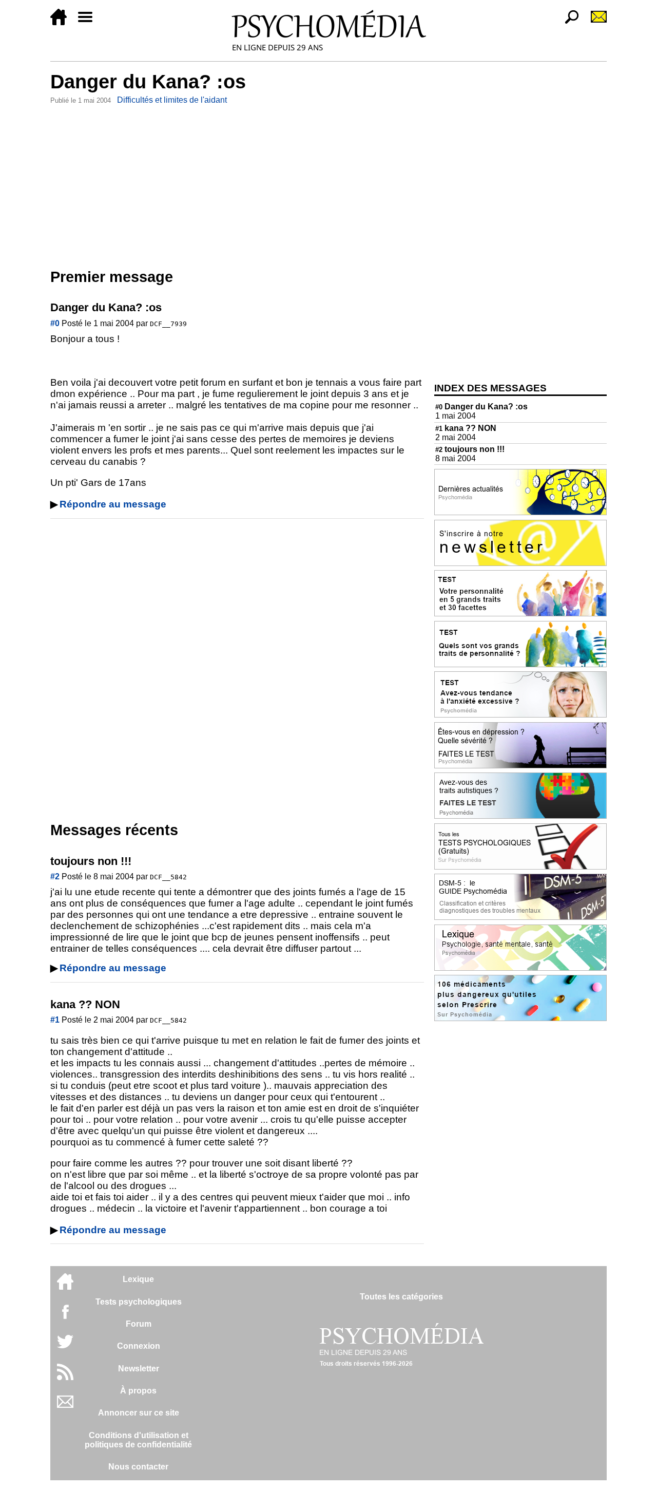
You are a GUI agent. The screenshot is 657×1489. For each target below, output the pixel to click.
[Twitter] (65, 1347)
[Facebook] (65, 1316)
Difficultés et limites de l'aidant (172, 100)
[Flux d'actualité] (65, 1377)
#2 (55, 876)
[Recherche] (567, 22)
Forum (138, 1324)
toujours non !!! (470, 449)
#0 (55, 323)
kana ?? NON (465, 428)
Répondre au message (113, 504)
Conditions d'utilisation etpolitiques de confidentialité (138, 1440)
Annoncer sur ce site (138, 1412)
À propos (138, 1390)
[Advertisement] (237, 184)
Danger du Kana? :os (481, 406)
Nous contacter (138, 1466)
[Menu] (89, 22)
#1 (55, 1019)
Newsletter (138, 1368)
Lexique (138, 1279)
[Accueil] (62, 22)
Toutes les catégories (401, 1296)
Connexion (138, 1346)
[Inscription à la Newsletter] (594, 22)
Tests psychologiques (138, 1301)
